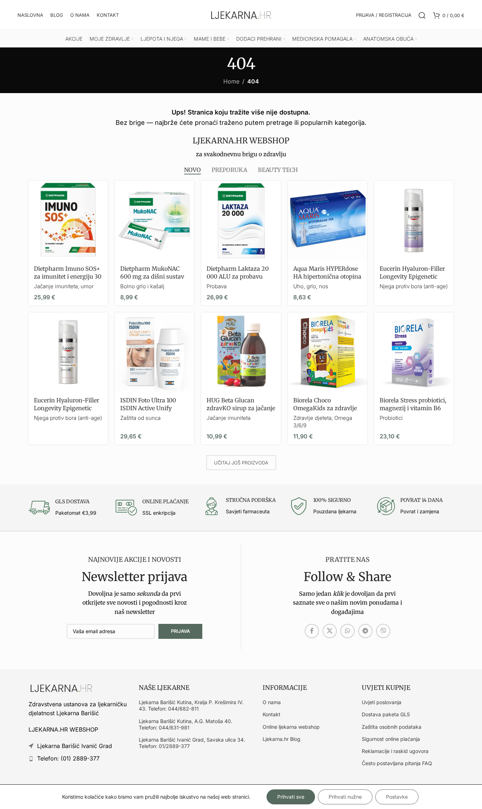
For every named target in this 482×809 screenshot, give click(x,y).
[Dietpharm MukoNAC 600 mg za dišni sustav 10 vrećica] (154, 220)
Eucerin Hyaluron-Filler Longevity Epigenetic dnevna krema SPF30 (66, 408)
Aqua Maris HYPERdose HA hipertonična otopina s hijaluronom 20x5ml (327, 276)
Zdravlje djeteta (312, 417)
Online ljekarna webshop (291, 727)
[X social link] (330, 631)
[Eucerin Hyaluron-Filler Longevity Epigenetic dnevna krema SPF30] (68, 352)
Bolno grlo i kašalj (142, 286)
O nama (272, 702)
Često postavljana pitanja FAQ (397, 763)
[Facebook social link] (312, 631)
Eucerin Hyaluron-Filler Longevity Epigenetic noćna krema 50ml (412, 276)
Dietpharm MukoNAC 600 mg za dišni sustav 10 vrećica (152, 276)
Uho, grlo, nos (310, 286)
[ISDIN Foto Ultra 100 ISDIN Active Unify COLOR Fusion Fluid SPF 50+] (154, 352)
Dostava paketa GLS (386, 714)
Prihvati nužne (345, 797)
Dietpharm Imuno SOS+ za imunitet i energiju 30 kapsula (67, 276)
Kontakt (271, 714)
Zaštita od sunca (140, 417)
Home (231, 81)
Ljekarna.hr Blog (281, 739)
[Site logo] (241, 14)
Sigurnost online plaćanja (391, 739)
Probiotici (391, 417)
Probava (217, 286)
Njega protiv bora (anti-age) (414, 286)
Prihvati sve (290, 797)
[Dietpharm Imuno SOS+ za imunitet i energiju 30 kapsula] (68, 220)
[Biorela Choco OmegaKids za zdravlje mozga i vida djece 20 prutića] (327, 352)
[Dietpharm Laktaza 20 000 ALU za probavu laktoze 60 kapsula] (240, 220)
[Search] (422, 15)
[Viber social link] (383, 631)
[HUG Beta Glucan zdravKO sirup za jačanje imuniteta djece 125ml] (240, 352)
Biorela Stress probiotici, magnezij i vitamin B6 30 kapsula (413, 408)
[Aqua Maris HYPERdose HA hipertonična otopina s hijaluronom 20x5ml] (327, 220)
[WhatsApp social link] (347, 631)
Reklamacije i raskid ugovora (395, 751)
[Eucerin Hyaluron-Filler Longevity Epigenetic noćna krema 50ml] (413, 220)
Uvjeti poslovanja (381, 702)
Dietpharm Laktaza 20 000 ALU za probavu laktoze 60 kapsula (238, 276)
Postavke (397, 797)
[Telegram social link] (365, 631)
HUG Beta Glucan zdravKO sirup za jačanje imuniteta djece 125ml (241, 408)
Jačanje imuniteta (228, 417)
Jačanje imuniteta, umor (63, 286)
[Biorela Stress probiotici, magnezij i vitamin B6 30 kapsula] (413, 352)
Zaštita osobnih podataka (391, 727)
